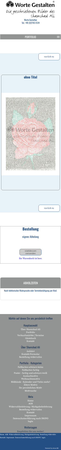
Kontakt (30, 341)
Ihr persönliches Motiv (30, 387)
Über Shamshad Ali (30, 329)
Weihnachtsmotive (30, 379)
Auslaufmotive (30, 376)
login (30, 421)
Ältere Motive (30, 384)
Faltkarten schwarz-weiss (30, 367)
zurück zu (49, 56)
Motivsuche (30, 390)
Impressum (30, 415)
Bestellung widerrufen (30, 357)
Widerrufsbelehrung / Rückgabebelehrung (30, 406)
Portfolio (30, 37)
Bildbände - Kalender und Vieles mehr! (30, 382)
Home (30, 400)
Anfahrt (31, 351)
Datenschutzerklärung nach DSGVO (30, 418)
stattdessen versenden (30, 252)
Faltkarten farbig (30, 370)
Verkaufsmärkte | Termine (30, 335)
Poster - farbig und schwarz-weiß (30, 373)
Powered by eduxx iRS (51, 448)
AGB (30, 403)
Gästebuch (30, 338)
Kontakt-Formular (31, 354)
